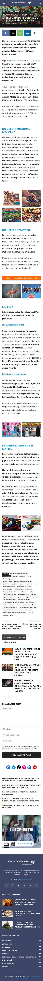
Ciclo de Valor (8, 12)
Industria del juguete (9, 594)
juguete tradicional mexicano (27, 594)
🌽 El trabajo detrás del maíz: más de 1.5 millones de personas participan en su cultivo (27, 670)
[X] (12, 33)
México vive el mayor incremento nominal (31, 626)
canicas (36, 584)
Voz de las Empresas (33, 976)
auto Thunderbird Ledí (10, 584)
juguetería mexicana (9, 597)
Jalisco (23, 12)
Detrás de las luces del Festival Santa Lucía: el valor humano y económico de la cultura (21, 780)
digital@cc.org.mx (26, 879)
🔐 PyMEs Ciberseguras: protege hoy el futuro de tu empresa (20, 806)
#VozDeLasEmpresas (18, 576)
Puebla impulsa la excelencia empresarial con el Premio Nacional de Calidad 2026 (21, 786)
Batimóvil (28, 584)
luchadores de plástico (23, 605)
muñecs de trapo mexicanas (27, 607)
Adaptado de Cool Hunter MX (19, 573)
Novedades (23, 14)
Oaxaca (31, 14)
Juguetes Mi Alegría (24, 599)
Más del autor (10, 642)
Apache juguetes (8, 579)
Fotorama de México (20, 592)
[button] (40, 3)
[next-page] (7, 696)
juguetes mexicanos (9, 599)
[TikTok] (24, 885)
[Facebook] (5, 33)
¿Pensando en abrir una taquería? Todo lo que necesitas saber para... (25, 902)
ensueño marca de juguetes (23, 589)
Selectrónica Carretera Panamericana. (15, 612)
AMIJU (29, 576)
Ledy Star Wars (30, 602)
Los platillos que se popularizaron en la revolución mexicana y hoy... (27, 924)
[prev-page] (3, 696)
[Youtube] (36, 885)
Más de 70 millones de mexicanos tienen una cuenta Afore (19, 793)
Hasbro (31, 592)
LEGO (4, 605)
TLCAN (31, 612)
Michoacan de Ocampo (10, 14)
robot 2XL (29, 610)
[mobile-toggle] (3, 3)
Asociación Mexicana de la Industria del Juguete (17, 581)
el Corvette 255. (7, 589)
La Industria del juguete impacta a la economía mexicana (11, 626)
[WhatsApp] (20, 33)
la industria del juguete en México (13, 602)
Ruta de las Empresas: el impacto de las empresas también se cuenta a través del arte (27, 654)
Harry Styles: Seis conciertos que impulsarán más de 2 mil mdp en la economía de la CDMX (27, 685)
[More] (34, 33)
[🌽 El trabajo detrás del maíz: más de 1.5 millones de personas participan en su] (7, 667)
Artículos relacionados (14, 637)
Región (17, 12)
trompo (5, 615)
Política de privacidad (21, 978)
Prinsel (22, 610)
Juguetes (21, 597)
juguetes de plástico (32, 597)
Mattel (34, 605)
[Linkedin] (27, 33)
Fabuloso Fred (7, 592)
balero (21, 584)
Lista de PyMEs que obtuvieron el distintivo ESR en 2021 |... (27, 913)
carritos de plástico (9, 586)
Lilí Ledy (11, 605)
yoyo (11, 615)
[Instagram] (12, 885)
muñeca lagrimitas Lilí (10, 607)
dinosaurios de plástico (24, 586)
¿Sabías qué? (7, 670)
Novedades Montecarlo (10, 610)
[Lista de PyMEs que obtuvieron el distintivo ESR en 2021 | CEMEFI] (7, 913)
